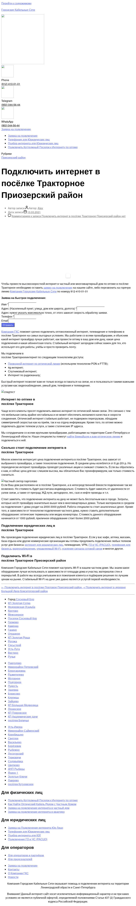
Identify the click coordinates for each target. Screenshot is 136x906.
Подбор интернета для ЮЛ (24, 835)
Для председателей (20, 859)
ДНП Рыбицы (16, 769)
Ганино (12, 630)
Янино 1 (13, 773)
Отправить (8, 324)
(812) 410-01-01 (10, 84)
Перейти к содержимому (16, 3)
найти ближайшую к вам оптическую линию (93, 436)
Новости (13, 877)
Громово (13, 622)
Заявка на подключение (22, 136)
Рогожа (12, 641)
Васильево (14, 742)
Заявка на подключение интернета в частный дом (38, 808)
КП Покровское (17, 713)
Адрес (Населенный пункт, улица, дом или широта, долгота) (39, 308)
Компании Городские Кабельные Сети (33, 291)
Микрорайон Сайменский (23, 731)
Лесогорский (16, 753)
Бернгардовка (16, 671)
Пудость (13, 686)
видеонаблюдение (24, 548)
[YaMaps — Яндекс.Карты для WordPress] (68, 276)
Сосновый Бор (25, 599)
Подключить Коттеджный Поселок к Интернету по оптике (43, 147)
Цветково (14, 765)
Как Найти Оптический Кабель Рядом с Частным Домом (42, 804)
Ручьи (11, 656)
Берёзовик (14, 746)
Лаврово (13, 780)
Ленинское (14, 709)
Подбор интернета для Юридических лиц (33, 143)
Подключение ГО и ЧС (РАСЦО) (27, 839)
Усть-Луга (14, 649)
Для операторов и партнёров (26, 855)
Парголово (14, 663)
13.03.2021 (34, 212)
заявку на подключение (57, 287)
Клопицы (13, 697)
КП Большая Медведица (23, 705)
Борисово (14, 693)
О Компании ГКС (18, 873)
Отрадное (14, 634)
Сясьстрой (14, 645)
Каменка (13, 626)
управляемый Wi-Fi (49, 548)
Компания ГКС (10, 331)
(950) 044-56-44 (10, 105)
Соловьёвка (15, 761)
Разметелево (16, 674)
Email (4, 320)
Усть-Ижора (15, 727)
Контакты (13, 869)
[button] (16, 129)
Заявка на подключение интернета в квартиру (36, 812)
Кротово (13, 611)
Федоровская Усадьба (21, 607)
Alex (40, 208)
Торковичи (14, 757)
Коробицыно (15, 734)
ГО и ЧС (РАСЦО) (99, 545)
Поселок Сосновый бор (22, 618)
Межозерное (16, 614)
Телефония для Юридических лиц (29, 139)
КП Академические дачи (23, 716)
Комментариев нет (69, 216)
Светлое (13, 738)
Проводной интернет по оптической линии (34, 364)
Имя (4, 304)
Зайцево (13, 701)
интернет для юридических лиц (44, 545)
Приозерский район (13, 157)
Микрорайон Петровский (23, 667)
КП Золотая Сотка (19, 603)
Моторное (14, 678)
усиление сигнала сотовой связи (82, 548)
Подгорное (14, 682)
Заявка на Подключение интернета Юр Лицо (35, 828)
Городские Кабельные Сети (18, 10)
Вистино (13, 653)
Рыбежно (14, 750)
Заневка (13, 690)
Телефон (7, 316)
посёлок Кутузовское (21, 784)
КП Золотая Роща (19, 637)
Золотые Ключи (17, 776)
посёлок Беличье (18, 720)
